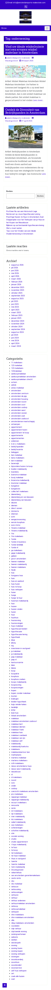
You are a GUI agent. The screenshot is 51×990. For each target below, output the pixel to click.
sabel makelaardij (18, 822)
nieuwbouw (16, 772)
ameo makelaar (17, 388)
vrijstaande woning (19, 931)
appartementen (17, 438)
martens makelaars (19, 760)
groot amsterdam (18, 559)
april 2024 (15, 343)
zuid (13, 979)
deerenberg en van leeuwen (22, 497)
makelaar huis (17, 732)
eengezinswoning (18, 519)
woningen (15, 957)
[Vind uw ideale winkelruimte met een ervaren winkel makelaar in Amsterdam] (25, 71)
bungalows (15, 489)
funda (13, 539)
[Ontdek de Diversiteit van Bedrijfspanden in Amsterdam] (25, 136)
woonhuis (15, 962)
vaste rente (16, 878)
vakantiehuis (16, 872)
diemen (14, 505)
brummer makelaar (19, 483)
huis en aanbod (17, 581)
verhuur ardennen (18, 900)
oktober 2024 (16, 326)
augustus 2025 (17, 298)
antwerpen (15, 424)
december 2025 (17, 287)
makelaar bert (17, 724)
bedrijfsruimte (17, 449)
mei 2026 (15, 273)
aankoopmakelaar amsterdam (23, 377)
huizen (14, 606)
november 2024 (17, 324)
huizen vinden (16, 609)
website (14, 937)
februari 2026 (16, 282)
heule (13, 570)
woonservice (16, 968)
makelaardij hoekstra (19, 746)
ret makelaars (17, 811)
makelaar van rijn (18, 738)
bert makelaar (17, 461)
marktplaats (16, 755)
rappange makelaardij (20, 800)
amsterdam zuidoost (20, 418)
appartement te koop (20, 433)
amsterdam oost (18, 405)
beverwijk (15, 463)
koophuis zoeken (18, 679)
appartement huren (19, 430)
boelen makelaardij (19, 469)
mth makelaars (17, 763)
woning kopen (17, 951)
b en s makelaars (18, 444)
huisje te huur (16, 598)
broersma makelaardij (20, 480)
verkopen (15, 912)
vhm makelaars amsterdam (22, 917)
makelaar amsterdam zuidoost (24, 721)
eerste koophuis (18, 522)
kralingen (15, 699)
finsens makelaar (18, 528)
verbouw (14, 887)
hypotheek (15, 637)
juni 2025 (15, 304)
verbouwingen (17, 892)
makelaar (15, 718)
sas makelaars (17, 825)
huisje (13, 595)
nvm (13, 783)
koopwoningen (17, 687)
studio (14, 839)
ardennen (15, 441)
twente (14, 861)
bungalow (15, 486)
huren (13, 612)
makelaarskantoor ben (20, 752)
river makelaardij (18, 816)
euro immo (15, 525)
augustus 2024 (17, 332)
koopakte (15, 674)
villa (12, 920)
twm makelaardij (18, 867)
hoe (12, 573)
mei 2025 (15, 307)
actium (14, 382)
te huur (14, 847)
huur (13, 615)
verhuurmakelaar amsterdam (23, 903)
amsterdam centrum (19, 393)
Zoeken (9, 191)
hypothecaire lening (19, 634)
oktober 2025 (16, 293)
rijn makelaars (17, 814)
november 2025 (17, 290)
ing (12, 646)
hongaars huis (17, 575)
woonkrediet (16, 965)
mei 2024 (15, 340)
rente (13, 808)
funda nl (14, 547)
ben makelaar (16, 455)
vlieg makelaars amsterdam (22, 923)
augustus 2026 (17, 265)
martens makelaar (18, 758)
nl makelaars (16, 777)
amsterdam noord (18, 402)
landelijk (14, 707)
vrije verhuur (16, 928)
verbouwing (16, 889)
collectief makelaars (19, 491)
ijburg (13, 643)
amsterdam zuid (18, 416)
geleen (14, 556)
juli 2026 (14, 268)
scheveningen (17, 828)
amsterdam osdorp (19, 407)
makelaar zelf (17, 741)
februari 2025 (16, 315)
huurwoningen (17, 623)
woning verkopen (18, 954)
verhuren (14, 895)
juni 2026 (15, 270)
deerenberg (16, 494)
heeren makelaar (18, 561)
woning (14, 945)
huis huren (15, 584)
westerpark (16, 943)
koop (13, 671)
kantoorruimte (17, 662)
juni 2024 (15, 338)
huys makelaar (17, 626)
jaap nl (14, 659)
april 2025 (15, 310)
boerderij (14, 472)
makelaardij (16, 744)
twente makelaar (18, 864)
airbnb (13, 385)
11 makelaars (16, 362)
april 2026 (15, 276)
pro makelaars (17, 794)
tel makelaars (16, 853)
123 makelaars (17, 368)
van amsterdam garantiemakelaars (25, 875)
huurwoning (16, 620)
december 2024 (17, 321)
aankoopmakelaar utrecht (22, 379)
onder (13, 786)
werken (14, 940)
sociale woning (17, 836)
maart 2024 (16, 346)
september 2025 (18, 296)
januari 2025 (16, 318)
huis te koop (16, 587)
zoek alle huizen (18, 976)
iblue (13, 640)
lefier (13, 710)
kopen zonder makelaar (21, 693)
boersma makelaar (19, 475)
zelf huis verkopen (18, 971)
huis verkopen (17, 589)
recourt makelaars (18, 802)
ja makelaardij (16, 654)
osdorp (14, 788)
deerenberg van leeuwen (21, 500)
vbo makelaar (16, 884)
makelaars (15, 749)
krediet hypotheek (18, 702)
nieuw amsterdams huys (21, 766)
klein (13, 665)
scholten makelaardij (19, 830)
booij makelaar (17, 477)
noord (13, 780)
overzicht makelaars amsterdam (24, 791)
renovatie (15, 805)
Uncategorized (17, 870)
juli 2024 (14, 335)
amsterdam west (18, 410)
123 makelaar (16, 365)
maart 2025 (16, 312)
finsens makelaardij (19, 531)
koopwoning (16, 685)
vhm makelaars (17, 915)
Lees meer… (38, 100)
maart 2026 (16, 279)
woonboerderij (17, 959)
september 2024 (18, 329)
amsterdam (16, 390)
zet (12, 973)
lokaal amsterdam (18, 716)
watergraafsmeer (18, 934)
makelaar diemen (18, 727)
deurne (14, 503)
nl (12, 774)
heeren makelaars (18, 567)
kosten (14, 696)
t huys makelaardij (18, 844)
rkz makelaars (17, 819)
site (12, 833)
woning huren (16, 948)
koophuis (15, 676)
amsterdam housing (19, 399)
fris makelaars (17, 536)
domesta (15, 511)
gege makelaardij (18, 553)
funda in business (18, 542)
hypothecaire (16, 631)
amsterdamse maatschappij (23, 421)
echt (13, 517)
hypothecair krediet (19, 629)
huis (13, 578)
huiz (13, 603)
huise (13, 592)
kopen (13, 690)
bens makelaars (17, 458)
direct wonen (16, 508)
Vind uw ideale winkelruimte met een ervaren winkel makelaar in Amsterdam (24, 49)
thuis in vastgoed (18, 858)
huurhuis (14, 617)
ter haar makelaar (18, 856)
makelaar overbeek (19, 735)
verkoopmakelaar (18, 909)
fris (12, 533)
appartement (16, 427)
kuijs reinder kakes (18, 704)
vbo (12, 881)
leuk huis (14, 713)
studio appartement (19, 842)
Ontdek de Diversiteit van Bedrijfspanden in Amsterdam (25, 111)
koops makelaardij (18, 682)
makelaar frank (17, 730)
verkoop (14, 906)
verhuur (14, 898)
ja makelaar (16, 651)
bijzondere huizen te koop (22, 466)
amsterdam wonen (19, 413)
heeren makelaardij (19, 564)
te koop (14, 850)
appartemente (17, 435)
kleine (13, 668)
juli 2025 (14, 301)
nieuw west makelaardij (20, 769)
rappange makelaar (19, 797)
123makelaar (16, 371)
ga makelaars (16, 550)
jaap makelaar (17, 657)
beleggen (15, 452)
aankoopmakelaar (18, 374)
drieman (14, 514)
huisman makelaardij (19, 601)
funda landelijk (17, 545)
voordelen (15, 926)
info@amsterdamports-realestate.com (29, 2)
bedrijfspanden (17, 446)
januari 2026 (16, 284)
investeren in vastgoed (20, 648)
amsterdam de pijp (19, 396)
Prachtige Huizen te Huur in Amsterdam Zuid (24, 217)
